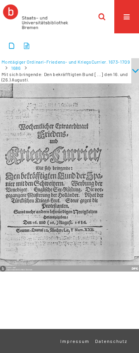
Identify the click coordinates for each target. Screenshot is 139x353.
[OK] (102, 16)
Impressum (75, 341)
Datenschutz (111, 341)
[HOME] (35, 16)
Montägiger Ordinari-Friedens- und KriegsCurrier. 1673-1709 (66, 61)
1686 (15, 68)
